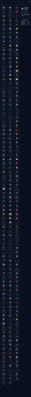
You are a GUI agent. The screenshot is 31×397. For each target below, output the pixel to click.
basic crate (23, 23)
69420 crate (23, 24)
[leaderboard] (23, 18)
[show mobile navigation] (2, 1)
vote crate (23, 22)
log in (29, 1)
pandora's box (24, 21)
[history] (28, 18)
